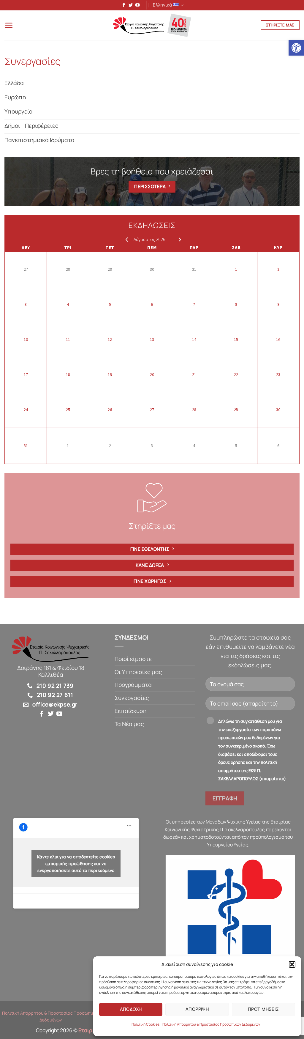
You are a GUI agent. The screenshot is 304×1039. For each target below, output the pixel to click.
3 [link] (26, 304)
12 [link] (110, 339)
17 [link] (26, 374)
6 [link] (152, 304)
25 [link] (68, 409)
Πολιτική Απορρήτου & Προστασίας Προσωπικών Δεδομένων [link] (211, 1024)
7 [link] (194, 304)
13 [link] (152, 339)
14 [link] (194, 339)
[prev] (125, 239)
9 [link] (278, 304)
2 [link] (278, 269)
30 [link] (152, 269)
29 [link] (110, 269)
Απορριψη (197, 1009)
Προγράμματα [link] (133, 685)
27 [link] (26, 269)
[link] (296, 48)
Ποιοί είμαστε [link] (133, 659)
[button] (292, 964)
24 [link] (26, 409)
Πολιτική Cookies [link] (145, 1024)
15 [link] (236, 339)
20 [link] (152, 374)
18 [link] (68, 374)
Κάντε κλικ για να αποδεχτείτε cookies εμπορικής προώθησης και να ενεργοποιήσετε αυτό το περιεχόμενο (76, 863)
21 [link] (194, 374)
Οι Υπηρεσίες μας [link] (138, 672)
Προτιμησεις (263, 1009)
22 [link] (236, 374)
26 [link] (110, 409)
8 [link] (236, 304)
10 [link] (26, 339)
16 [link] (278, 339)
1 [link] (236, 269)
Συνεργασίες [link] (132, 698)
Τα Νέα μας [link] (129, 724)
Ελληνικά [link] (162, 5)
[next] (178, 239)
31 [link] (194, 269)
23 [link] (278, 374)
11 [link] (68, 339)
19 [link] (110, 374)
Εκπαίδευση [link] (130, 711)
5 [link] (110, 304)
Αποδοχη (131, 1009)
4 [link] (68, 304)
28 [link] (68, 269)
